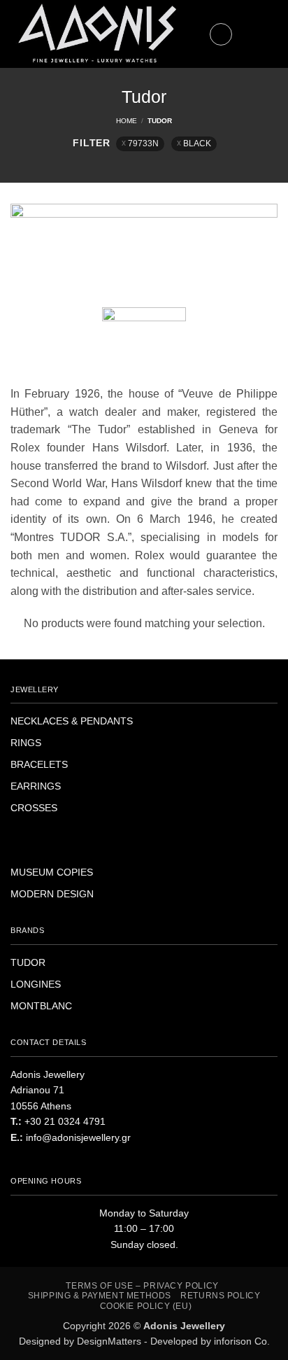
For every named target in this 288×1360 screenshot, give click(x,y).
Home (126, 121)
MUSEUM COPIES (51, 872)
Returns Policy (220, 1296)
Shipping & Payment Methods (99, 1296)
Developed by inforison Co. (210, 1341)
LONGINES (35, 984)
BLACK (197, 143)
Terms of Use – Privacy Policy (142, 1286)
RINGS (25, 742)
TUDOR (27, 962)
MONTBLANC (41, 1005)
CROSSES (33, 807)
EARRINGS (35, 786)
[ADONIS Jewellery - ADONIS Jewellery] (97, 34)
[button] (221, 34)
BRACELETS (39, 764)
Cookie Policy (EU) (146, 1306)
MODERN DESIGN (52, 893)
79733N (143, 143)
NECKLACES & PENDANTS (71, 721)
